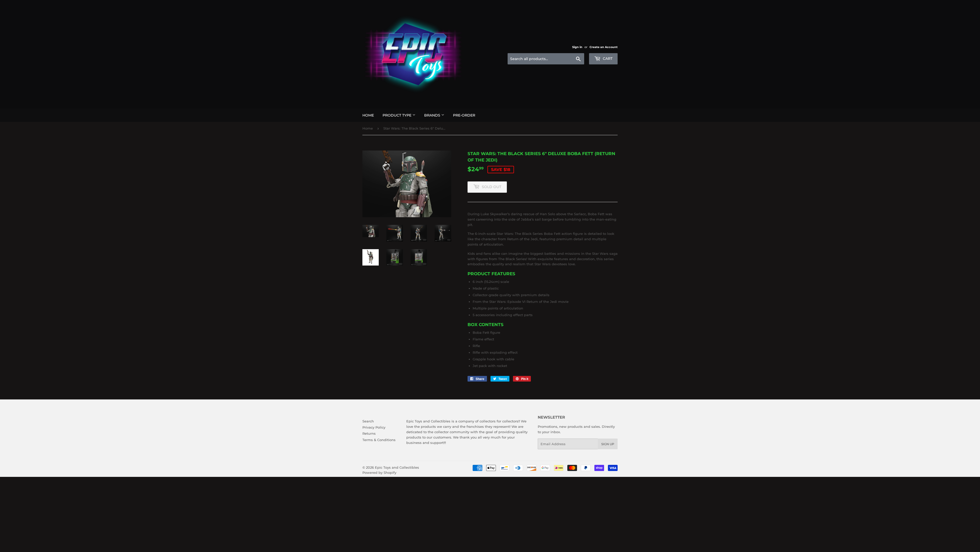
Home (368, 115)
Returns (369, 433)
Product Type (397, 115)
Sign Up (607, 444)
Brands (432, 115)
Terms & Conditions (379, 440)
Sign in (577, 47)
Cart (607, 58)
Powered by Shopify (379, 472)
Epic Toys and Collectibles (397, 467)
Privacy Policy (373, 427)
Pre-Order (464, 115)
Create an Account (604, 47)
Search (368, 421)
